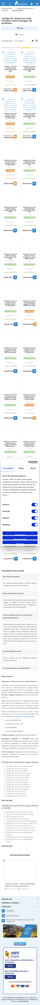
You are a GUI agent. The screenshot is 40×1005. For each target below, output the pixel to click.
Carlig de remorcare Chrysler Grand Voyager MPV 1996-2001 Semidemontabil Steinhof (29, 164)
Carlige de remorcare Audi (16, 769)
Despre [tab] (33, 468)
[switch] (34, 511)
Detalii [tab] (21, 468)
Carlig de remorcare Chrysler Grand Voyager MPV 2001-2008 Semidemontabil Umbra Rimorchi (10, 70)
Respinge (20, 543)
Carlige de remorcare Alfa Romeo (19, 766)
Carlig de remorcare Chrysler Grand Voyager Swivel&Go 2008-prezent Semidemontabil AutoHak (29, 257)
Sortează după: (7, 41)
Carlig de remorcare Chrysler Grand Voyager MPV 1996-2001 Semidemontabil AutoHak (29, 211)
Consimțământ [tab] (7, 468)
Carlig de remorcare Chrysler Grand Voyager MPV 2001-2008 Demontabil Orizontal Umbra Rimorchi (29, 304)
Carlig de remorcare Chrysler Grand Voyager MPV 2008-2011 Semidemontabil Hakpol (29, 117)
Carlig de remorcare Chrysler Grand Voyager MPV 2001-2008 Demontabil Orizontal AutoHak (10, 398)
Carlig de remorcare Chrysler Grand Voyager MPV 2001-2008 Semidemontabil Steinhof (10, 257)
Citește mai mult (7, 676)
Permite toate (20, 534)
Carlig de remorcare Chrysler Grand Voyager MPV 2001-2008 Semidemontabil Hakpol (29, 70)
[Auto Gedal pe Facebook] (20, 931)
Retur (5, 643)
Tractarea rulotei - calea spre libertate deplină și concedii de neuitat (20, 885)
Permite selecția (20, 539)
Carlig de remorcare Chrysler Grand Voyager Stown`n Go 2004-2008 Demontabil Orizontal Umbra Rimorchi (29, 399)
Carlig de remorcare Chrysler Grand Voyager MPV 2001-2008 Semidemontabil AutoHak (10, 211)
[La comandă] (15, 90)
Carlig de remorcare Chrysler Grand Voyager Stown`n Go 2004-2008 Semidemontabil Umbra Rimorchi (10, 164)
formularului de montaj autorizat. (23, 716)
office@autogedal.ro (12, 916)
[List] (36, 41)
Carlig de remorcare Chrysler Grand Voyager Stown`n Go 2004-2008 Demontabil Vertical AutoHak (10, 304)
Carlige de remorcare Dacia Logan (19, 812)
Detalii (10, 966)
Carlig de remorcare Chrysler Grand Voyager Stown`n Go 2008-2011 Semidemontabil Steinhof (29, 351)
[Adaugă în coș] (34, 90)
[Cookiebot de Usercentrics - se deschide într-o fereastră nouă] (28, 462)
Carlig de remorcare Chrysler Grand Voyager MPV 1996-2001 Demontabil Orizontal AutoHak (10, 351)
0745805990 (10, 911)
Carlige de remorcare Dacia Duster (19, 814)
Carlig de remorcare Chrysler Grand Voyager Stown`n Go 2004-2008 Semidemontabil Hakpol (10, 117)
